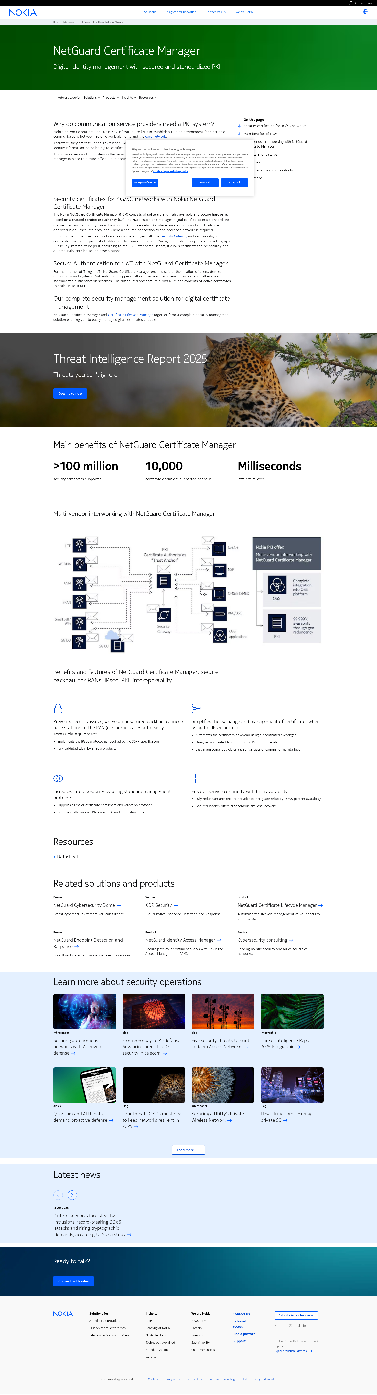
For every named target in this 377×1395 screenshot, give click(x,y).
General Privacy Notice (177, 171)
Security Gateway (173, 236)
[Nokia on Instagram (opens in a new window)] (276, 1325)
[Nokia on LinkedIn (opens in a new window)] (305, 1325)
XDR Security (86, 22)
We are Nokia (201, 1313)
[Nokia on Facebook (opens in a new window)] (298, 1325)
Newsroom (198, 1321)
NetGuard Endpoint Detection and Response (88, 943)
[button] (188, 1150)
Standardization (157, 1350)
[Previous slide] (58, 1195)
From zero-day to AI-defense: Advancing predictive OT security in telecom (152, 1046)
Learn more (253, 178)
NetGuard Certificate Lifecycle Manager (277, 905)
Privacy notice (172, 1379)
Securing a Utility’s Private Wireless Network (218, 1117)
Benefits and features (261, 154)
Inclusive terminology (222, 1379)
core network (155, 136)
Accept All (234, 182)
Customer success (203, 1350)
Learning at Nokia (158, 1328)
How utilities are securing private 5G (286, 1117)
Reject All (205, 182)
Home (56, 22)
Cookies (153, 1379)
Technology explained (160, 1342)
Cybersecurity (69, 22)
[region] (190, 168)
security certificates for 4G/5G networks (275, 126)
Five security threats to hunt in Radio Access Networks (220, 1043)
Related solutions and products (268, 170)
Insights (151, 1313)
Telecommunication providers (109, 1335)
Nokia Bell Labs (156, 1335)
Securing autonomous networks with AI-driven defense (77, 1046)
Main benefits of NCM (260, 134)
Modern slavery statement (258, 1379)
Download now (70, 393)
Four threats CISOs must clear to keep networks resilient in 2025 (153, 1120)
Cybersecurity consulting (262, 940)
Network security (69, 97)
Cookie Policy (159, 171)
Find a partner (244, 1333)
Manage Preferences (145, 182)
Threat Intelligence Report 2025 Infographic (287, 1043)
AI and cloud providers (104, 1321)
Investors (197, 1335)
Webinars (152, 1357)
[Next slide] (72, 1195)
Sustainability (200, 1342)
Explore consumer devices (291, 1351)
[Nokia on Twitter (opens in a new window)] (291, 1325)
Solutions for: (99, 1313)
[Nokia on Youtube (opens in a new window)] (283, 1325)
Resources (252, 162)
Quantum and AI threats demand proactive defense (80, 1117)
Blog (149, 1321)
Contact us (241, 1314)
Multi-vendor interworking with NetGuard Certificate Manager (275, 143)
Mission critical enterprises (107, 1328)
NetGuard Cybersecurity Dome (84, 905)
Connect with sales (73, 1281)
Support (239, 1341)
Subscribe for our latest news (296, 1315)
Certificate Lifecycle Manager (130, 315)
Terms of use (195, 1379)
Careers (196, 1328)
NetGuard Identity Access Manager (180, 940)
